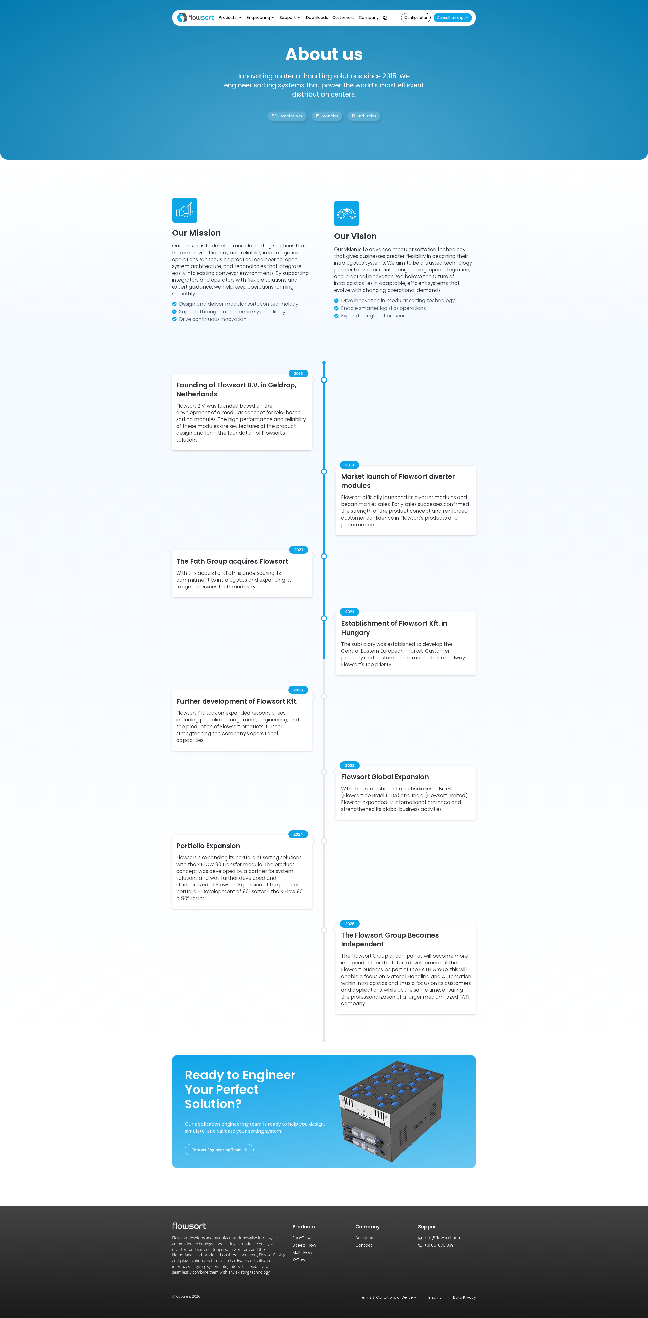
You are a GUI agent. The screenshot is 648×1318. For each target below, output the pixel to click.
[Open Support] (299, 18)
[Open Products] (240, 18)
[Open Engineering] (273, 18)
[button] (287, 116)
